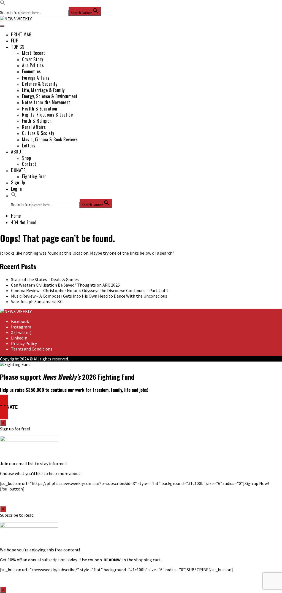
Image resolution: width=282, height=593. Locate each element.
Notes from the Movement (46, 102)
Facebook (20, 321)
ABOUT (17, 151)
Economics (31, 71)
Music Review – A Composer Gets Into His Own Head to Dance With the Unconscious (89, 296)
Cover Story (32, 59)
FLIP (14, 40)
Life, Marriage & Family (43, 90)
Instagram (21, 327)
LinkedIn (19, 338)
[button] (3, 4)
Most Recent (33, 53)
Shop (26, 158)
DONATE (18, 170)
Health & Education (39, 108)
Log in (16, 188)
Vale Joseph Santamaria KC (37, 301)
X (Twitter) (21, 332)
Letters (29, 145)
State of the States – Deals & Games (45, 279)
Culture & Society (38, 133)
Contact (29, 164)
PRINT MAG (21, 34)
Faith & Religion (36, 120)
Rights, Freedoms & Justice (47, 114)
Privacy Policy (24, 343)
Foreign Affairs (36, 77)
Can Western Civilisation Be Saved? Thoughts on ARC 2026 (65, 285)
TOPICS (17, 47)
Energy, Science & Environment (50, 96)
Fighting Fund (34, 176)
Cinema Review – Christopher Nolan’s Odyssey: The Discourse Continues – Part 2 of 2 (90, 290)
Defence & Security (39, 83)
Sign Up (18, 182)
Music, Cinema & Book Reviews (50, 139)
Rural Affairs (34, 127)
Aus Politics (33, 65)
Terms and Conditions (31, 349)
